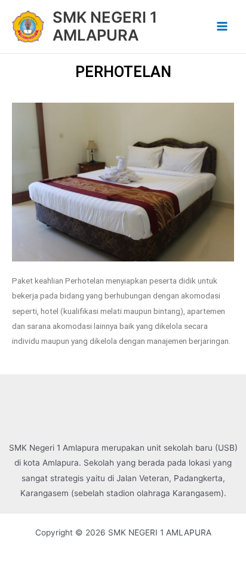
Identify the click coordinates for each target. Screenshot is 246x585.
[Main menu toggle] (222, 26)
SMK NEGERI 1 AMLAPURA (105, 26)
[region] (123, 182)
